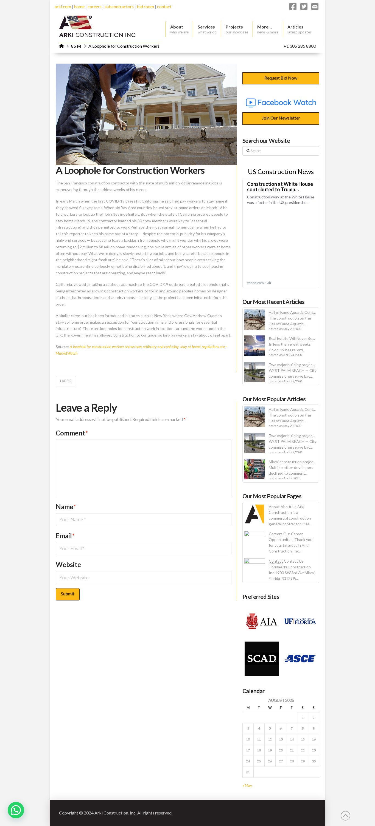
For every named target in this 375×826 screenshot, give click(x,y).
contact (164, 6)
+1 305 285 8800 (300, 46)
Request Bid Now (280, 77)
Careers (275, 533)
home (79, 6)
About (274, 506)
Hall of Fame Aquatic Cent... (292, 312)
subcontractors (119, 6)
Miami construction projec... (292, 461)
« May (247, 785)
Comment (72, 433)
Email (65, 536)
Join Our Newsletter (281, 117)
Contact (276, 561)
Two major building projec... (292, 364)
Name (66, 507)
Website (68, 564)
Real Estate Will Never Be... (292, 338)
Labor (66, 381)
